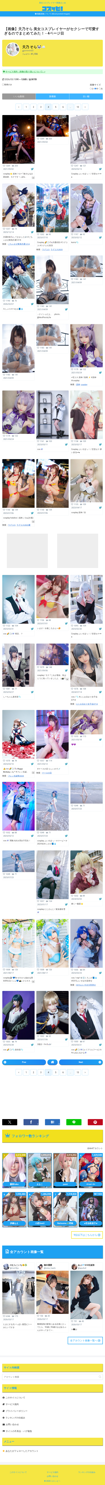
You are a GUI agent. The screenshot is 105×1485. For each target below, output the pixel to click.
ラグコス (46, 249)
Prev (24, 1062)
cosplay (84, 384)
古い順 (86, 96)
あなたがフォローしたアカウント (22, 1451)
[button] (100, 1376)
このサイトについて (15, 1397)
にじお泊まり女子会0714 (87, 704)
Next (81, 1062)
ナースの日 (47, 773)
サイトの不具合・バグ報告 (19, 1431)
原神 (78, 384)
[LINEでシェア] (73, 1122)
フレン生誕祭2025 (16, 776)
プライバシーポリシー (16, 1411)
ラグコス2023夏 (23, 525)
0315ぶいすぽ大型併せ (86, 985)
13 (78, 107)
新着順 (52, 96)
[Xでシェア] (9, 1122)
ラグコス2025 (57, 249)
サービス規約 (12, 1404)
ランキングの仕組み (15, 1417)
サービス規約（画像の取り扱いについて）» (25, 71)
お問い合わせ (12, 1424)
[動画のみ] (3, 84)
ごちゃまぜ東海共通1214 (19, 244)
